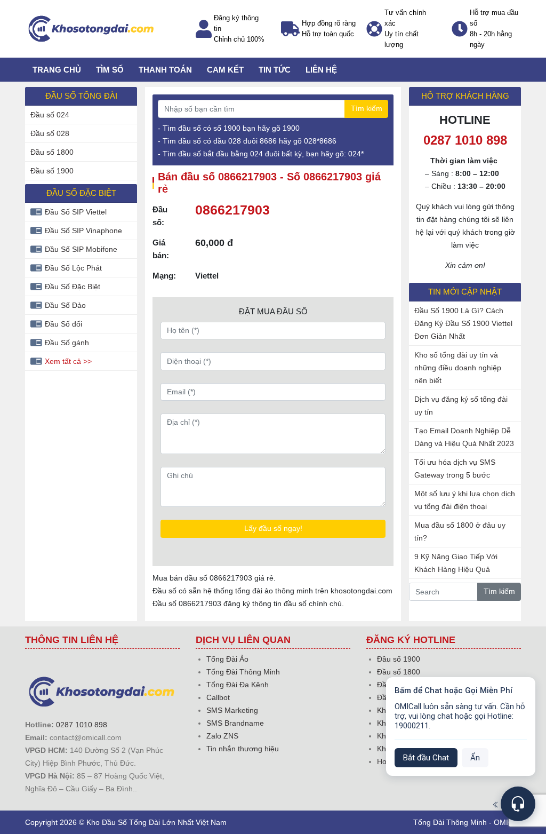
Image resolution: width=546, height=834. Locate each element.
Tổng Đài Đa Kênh (237, 684)
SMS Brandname (235, 723)
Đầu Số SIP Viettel (76, 212)
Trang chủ (57, 69)
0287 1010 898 (81, 724)
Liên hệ (321, 69)
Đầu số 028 (49, 133)
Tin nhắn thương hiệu (242, 748)
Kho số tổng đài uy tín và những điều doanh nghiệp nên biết (457, 368)
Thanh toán (165, 69)
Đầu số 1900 (52, 170)
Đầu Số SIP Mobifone (81, 249)
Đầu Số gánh (67, 342)
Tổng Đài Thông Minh (243, 672)
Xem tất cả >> (68, 361)
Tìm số (110, 69)
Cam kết (225, 69)
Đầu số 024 (49, 114)
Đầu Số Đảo (65, 305)
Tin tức (275, 69)
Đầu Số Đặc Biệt (72, 286)
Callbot (218, 697)
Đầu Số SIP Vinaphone (83, 230)
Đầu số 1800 (52, 152)
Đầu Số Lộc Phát (73, 268)
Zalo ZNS (222, 736)
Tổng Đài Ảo (227, 659)
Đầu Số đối (63, 324)
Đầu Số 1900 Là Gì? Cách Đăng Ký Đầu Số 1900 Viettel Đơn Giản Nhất (463, 323)
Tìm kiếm (366, 108)
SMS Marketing (232, 710)
